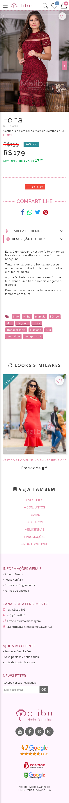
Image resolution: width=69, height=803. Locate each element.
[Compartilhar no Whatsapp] (29, 212)
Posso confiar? (13, 579)
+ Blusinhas (34, 529)
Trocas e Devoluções (17, 651)
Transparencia (16, 329)
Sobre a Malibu (13, 574)
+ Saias (34, 514)
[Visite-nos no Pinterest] (39, 731)
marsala (40, 316)
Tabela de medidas (27, 231)
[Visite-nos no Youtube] (19, 731)
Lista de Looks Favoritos (20, 662)
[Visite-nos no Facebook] (29, 731)
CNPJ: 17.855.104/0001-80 (34, 790)
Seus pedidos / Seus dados (21, 657)
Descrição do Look (28, 239)
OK (44, 689)
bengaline (13, 336)
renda (37, 323)
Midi (9, 323)
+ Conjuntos (34, 507)
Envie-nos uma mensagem (24, 621)
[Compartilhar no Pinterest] (45, 212)
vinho (27, 316)
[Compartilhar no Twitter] (37, 212)
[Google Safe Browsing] (34, 775)
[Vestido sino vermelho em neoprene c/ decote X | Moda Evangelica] (34, 414)
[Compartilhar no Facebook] (22, 212)
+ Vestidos (34, 500)
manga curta (32, 336)
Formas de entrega (16, 590)
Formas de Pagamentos (19, 585)
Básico (54, 316)
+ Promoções (34, 536)
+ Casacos (34, 522)
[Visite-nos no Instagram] (49, 731)
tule (48, 329)
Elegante (23, 323)
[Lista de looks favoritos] (54, 5)
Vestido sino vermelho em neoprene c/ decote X (34, 460)
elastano (35, 329)
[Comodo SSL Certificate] (34, 765)
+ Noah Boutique (34, 544)
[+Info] (7, 135)
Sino (16, 316)
